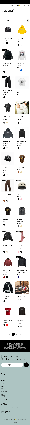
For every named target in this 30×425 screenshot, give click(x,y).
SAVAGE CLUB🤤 (12, 419)
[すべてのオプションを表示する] (9, 42)
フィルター (6, 20)
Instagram (6, 412)
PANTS (3, 381)
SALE (2, 388)
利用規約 (15, 422)
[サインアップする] (26, 364)
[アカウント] (24, 5)
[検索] (5, 5)
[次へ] (20, 334)
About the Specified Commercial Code (11, 408)
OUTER (3, 383)
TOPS (2, 378)
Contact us (4, 399)
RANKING (4, 391)
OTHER (3, 386)
